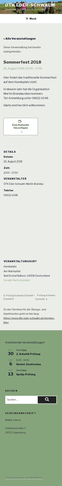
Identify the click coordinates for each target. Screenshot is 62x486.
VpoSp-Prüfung (26, 374)
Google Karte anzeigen (17, 280)
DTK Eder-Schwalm (30, 5)
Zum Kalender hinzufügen (20, 126)
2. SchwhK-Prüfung (28, 354)
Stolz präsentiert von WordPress (24, 477)
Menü (32, 18)
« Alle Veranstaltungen (19, 38)
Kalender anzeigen (16, 381)
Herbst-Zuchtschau (28, 364)
